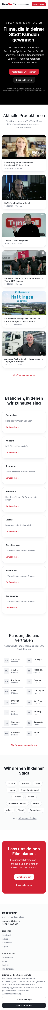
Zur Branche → (12, 427)
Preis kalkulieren (24, 80)
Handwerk (6, 935)
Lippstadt (25, 783)
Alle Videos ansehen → (24, 375)
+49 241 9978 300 (10, 924)
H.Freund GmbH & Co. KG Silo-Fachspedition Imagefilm (22, 89)
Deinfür (9, 4)
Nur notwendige (24, 999)
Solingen (17, 797)
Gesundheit (7, 942)
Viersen (31, 797)
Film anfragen (38, 4)
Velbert (9, 810)
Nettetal (36, 803)
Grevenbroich (36, 810)
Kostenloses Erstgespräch (24, 72)
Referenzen (7, 957)
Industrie (6, 939)
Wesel (21, 810)
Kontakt (5, 965)
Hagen (12, 790)
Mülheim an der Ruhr (18, 803)
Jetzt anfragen (24, 877)
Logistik (5, 946)
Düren (37, 783)
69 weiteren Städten (28, 818)
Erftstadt (11, 783)
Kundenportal (24, 4)
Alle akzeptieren (24, 1005)
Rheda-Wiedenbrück (30, 790)
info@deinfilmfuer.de (11, 921)
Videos (5, 961)
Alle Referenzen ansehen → (24, 745)
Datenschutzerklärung (11, 993)
